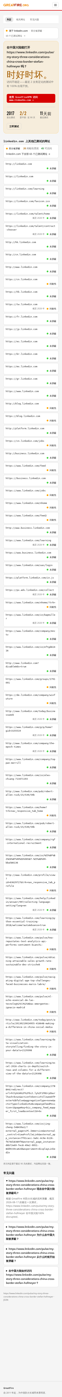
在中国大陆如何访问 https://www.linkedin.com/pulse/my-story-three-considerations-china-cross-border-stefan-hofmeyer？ (30, 1277)
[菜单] (55, 5)
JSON (5, 1299)
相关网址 (20, 19)
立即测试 (14, 126)
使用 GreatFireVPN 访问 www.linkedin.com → (23, 98)
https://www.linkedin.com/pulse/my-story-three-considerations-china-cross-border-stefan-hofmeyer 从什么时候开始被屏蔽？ (30, 1255)
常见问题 (34, 19)
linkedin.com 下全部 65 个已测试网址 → (28, 154)
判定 (9, 19)
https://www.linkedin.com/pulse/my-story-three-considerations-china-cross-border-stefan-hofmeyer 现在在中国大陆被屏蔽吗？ (30, 1187)
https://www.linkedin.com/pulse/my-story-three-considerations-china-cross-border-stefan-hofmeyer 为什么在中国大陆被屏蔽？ (30, 1233)
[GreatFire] (16, 5)
